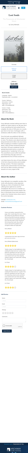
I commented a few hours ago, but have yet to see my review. (15, 237)
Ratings (4, 309)
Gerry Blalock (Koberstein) (11, 241)
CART (16, 3)
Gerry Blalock (8, 228)
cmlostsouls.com (10, 199)
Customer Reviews (6, 207)
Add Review (4, 294)
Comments (4, 316)
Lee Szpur (7, 262)
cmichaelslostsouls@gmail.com (13, 201)
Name (3, 298)
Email (3, 304)
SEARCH (10, 3)
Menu (23, 7)
